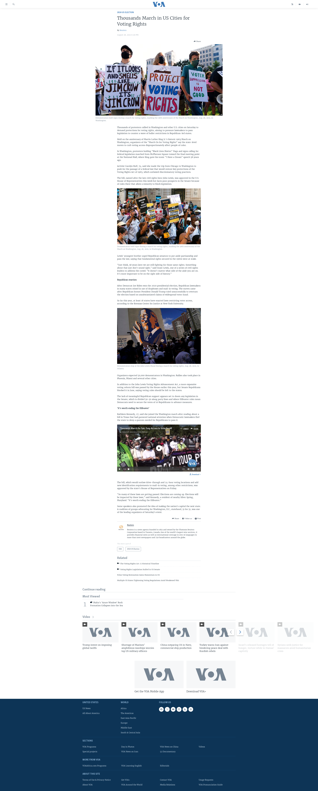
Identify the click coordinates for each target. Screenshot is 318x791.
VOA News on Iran (129, 751)
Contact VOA (166, 780)
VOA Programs (89, 747)
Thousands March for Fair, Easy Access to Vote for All (146, 428)
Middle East (126, 728)
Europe (124, 723)
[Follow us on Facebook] (161, 709)
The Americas (127, 713)
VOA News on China (169, 747)
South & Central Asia (130, 732)
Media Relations (167, 784)
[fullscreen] (198, 469)
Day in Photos (127, 747)
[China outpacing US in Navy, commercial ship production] (178, 632)
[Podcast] (190, 709)
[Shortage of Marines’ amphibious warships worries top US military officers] (139, 632)
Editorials (164, 766)
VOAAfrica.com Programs (94, 766)
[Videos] (300, 4)
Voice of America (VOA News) (134, 432)
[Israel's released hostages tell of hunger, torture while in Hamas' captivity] (256, 632)
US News (86, 708)
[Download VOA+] (211, 674)
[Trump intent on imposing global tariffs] (100, 632)
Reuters (123, 30)
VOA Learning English (131, 766)
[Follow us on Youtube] (173, 709)
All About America (90, 713)
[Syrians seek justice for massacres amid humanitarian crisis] (296, 632)
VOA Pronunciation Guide (211, 784)
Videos (202, 747)
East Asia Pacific (128, 718)
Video (86, 617)
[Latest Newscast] (307, 4)
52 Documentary (168, 751)
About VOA (87, 784)
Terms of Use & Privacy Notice (96, 780)
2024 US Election (125, 12)
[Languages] (292, 4)
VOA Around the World (131, 784)
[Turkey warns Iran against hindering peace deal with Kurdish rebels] (217, 632)
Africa (123, 708)
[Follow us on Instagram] (179, 709)
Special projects (89, 751)
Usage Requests (206, 780)
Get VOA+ (125, 780)
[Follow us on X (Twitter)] (167, 709)
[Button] (197, 41)
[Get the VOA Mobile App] (159, 674)
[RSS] (185, 709)
